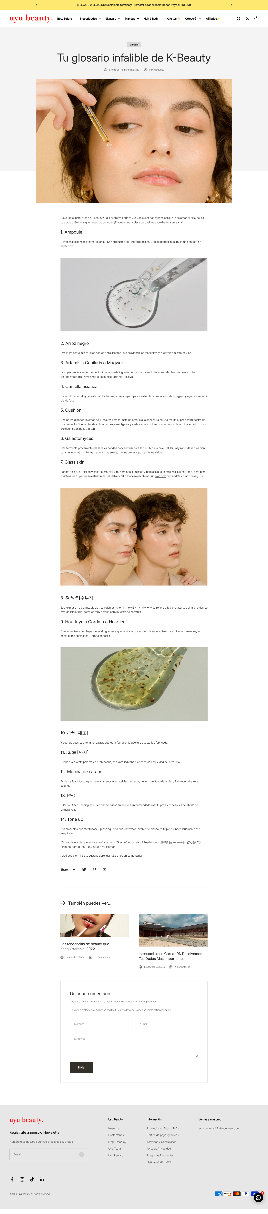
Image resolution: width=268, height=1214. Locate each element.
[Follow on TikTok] (32, 1179)
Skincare (110, 18)
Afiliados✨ (213, 18)
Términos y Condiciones (161, 1141)
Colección (191, 18)
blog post (160, 476)
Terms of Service (155, 1009)
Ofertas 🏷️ (173, 18)
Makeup (130, 18)
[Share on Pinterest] (94, 869)
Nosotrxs (113, 1128)
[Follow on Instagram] (22, 1179)
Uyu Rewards (116, 1155)
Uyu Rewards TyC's (159, 1162)
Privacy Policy (133, 1009)
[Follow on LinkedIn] (42, 1179)
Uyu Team (114, 1148)
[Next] (231, 5)
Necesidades (88, 18)
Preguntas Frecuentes (160, 1155)
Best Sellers (64, 18)
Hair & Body (151, 18)
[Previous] (36, 5)
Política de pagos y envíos (163, 1135)
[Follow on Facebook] (12, 1179)
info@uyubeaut (224, 1128)
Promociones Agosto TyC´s (163, 1128)
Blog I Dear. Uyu (118, 1141)
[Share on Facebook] (74, 869)
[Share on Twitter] (84, 869)
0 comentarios (156, 69)
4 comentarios (182, 966)
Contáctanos (116, 1135)
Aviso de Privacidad (159, 1148)
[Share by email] (104, 869)
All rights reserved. (40, 1193)
